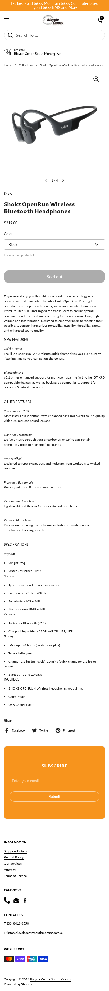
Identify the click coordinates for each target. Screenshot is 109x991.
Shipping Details (15, 851)
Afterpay (10, 870)
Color (8, 234)
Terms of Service (15, 876)
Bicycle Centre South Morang (50, 979)
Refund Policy (14, 857)
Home (8, 65)
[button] (32, 52)
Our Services (13, 864)
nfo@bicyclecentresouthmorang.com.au (36, 933)
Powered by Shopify (18, 984)
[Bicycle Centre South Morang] (53, 20)
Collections (26, 65)
